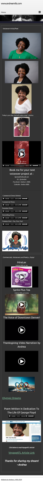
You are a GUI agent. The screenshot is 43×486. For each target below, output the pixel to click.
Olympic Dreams (11, 398)
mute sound (31, 165)
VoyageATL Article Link (22, 452)
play (3, 165)
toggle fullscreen (39, 165)
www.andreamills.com (11, 3)
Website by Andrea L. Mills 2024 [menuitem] (11, 479)
